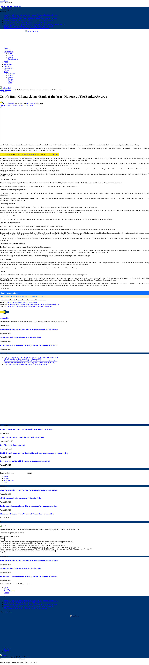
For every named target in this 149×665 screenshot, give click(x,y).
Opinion (10, 81)
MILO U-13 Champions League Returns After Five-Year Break (22, 437)
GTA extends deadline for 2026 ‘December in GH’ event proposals (25, 22)
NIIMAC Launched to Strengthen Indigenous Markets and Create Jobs (26, 28)
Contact (6, 482)
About (6, 477)
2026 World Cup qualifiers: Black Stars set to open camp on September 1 (25, 461)
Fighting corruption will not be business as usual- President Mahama (30, 306)
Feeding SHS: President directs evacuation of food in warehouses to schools (34, 304)
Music (10, 53)
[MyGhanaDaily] (6, 8)
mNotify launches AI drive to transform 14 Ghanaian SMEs (23, 17)
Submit (22, 659)
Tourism (10, 75)
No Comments (30, 103)
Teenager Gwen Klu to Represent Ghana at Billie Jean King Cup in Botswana (26, 429)
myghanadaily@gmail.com (28, 154)
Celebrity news (13, 59)
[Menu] (1, 86)
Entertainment (8, 52)
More (6, 72)
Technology (8, 64)
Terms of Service (9, 480)
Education (11, 73)
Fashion (10, 57)
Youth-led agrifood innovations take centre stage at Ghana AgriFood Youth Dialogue (31, 15)
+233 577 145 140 (52, 154)
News (6, 48)
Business (7, 50)
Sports (6, 61)
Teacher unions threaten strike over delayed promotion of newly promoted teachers (30, 19)
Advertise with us (7, 300)
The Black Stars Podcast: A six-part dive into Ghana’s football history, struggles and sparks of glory (34, 453)
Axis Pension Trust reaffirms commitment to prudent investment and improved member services (34, 24)
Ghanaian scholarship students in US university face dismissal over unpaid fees (29, 20)
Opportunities (8, 68)
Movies (10, 55)
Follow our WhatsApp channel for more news (30, 300)
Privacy (6, 478)
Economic (3, 91)
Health (6, 63)
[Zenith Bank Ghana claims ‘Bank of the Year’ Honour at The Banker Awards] (36, 179)
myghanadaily (10, 103)
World (10, 83)
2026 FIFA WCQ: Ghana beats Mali (12, 445)
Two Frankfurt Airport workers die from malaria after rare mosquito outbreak (28, 26)
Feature (10, 79)
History (10, 77)
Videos (6, 70)
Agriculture (8, 66)
